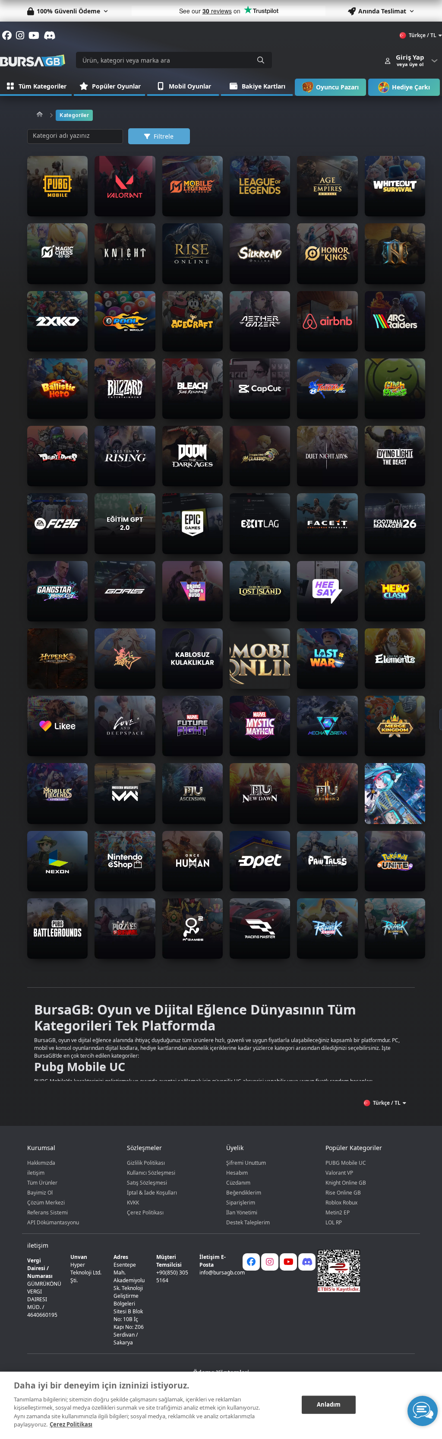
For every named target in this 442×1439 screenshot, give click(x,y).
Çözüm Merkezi (46, 1202)
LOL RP (333, 1222)
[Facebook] (251, 1262)
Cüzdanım (238, 1182)
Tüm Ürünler (42, 1182)
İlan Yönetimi (241, 1212)
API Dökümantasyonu (53, 1222)
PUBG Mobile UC (345, 1162)
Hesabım (237, 1172)
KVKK (133, 1202)
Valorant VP (339, 1172)
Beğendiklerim (243, 1192)
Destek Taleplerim (248, 1222)
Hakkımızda (41, 1162)
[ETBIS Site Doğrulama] (361, 1271)
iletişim (35, 1172)
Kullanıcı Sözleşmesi (151, 1172)
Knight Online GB (345, 1182)
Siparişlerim (240, 1202)
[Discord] (307, 1262)
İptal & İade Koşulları (152, 1192)
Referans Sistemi (47, 1212)
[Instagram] (269, 1262)
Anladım (329, 1404)
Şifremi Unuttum (246, 1162)
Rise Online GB (343, 1192)
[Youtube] (288, 1262)
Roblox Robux (341, 1202)
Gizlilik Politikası (146, 1162)
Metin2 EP (337, 1212)
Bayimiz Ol (40, 1192)
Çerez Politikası (145, 1212)
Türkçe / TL (422, 35)
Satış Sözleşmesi (147, 1182)
